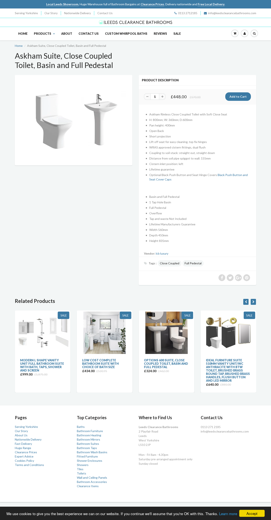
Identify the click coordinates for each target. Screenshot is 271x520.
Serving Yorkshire (26, 13)
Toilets (81, 473)
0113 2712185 (187, 13)
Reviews (160, 33)
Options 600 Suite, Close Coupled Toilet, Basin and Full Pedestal (166, 363)
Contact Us (105, 13)
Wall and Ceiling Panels (92, 477)
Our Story (51, 13)
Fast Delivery (23, 443)
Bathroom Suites (88, 443)
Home (23, 33)
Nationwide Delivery (77, 13)
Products (42, 33)
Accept (251, 513)
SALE (177, 33)
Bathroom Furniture (90, 431)
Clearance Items (88, 486)
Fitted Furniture (87, 456)
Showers (82, 465)
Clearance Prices (26, 452)
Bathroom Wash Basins (92, 452)
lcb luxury (162, 253)
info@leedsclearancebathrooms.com (232, 13)
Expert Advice (24, 456)
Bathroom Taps (87, 448)
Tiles (80, 469)
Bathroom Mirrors (88, 439)
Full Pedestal (193, 263)
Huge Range (23, 448)
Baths (81, 426)
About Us (21, 435)
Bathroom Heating (89, 435)
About (66, 33)
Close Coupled (169, 263)
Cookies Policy (24, 460)
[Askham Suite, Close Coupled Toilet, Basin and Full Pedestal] (73, 119)
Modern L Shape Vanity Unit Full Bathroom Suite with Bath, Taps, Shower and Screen (42, 365)
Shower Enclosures (89, 460)
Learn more (228, 513)
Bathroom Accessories (92, 482)
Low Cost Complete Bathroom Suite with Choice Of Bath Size (100, 363)
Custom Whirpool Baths (126, 33)
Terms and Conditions (29, 465)
